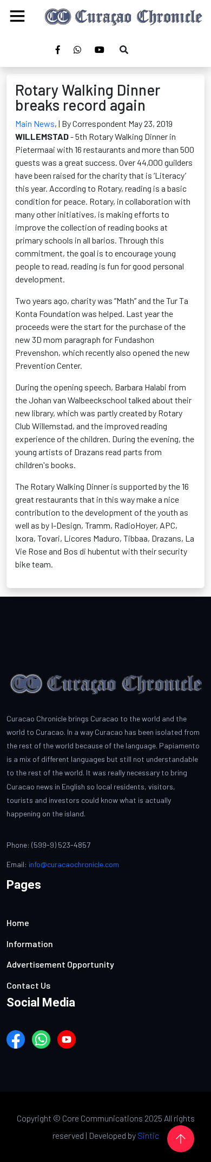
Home (17, 922)
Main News (35, 123)
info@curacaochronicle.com (74, 864)
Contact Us (28, 985)
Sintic (148, 1135)
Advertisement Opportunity (60, 964)
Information (29, 943)
